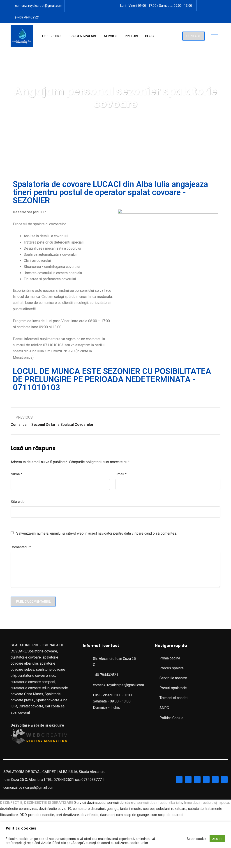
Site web (18, 501)
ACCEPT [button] (217, 839)
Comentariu (21, 547)
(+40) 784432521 (27, 17)
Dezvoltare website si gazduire (37, 725)
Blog (149, 36)
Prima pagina (169, 658)
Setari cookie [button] (196, 839)
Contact (193, 36)
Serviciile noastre (173, 678)
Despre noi (51, 36)
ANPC (164, 708)
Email (121, 474)
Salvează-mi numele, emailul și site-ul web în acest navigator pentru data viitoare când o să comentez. (96, 533)
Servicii (111, 36)
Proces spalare (83, 36)
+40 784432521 (105, 675)
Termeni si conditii (173, 698)
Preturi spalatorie (173, 688)
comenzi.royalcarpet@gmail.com (38, 5)
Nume (16, 474)
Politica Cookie (171, 718)
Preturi (131, 36)
